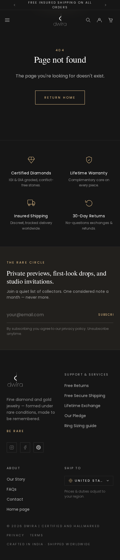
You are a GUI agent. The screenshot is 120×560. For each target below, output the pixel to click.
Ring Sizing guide (80, 425)
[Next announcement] (105, 5)
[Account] (99, 20)
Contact (15, 499)
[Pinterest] (38, 447)
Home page (18, 509)
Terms (36, 535)
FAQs (11, 489)
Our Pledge (75, 415)
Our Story (16, 479)
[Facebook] (25, 447)
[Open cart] (110, 20)
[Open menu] (7, 20)
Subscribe (108, 315)
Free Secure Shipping (84, 395)
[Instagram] (12, 447)
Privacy (15, 535)
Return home (60, 97)
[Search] (88, 20)
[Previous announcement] (14, 5)
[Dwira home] (60, 20)
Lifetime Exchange (82, 405)
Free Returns (76, 385)
